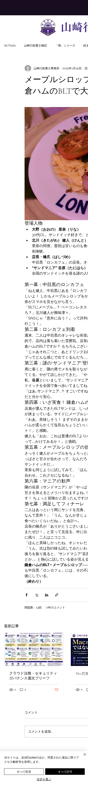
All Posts (10, 45)
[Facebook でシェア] (26, 595)
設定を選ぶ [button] (44, 779)
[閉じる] (82, 757)
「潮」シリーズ (65, 45)
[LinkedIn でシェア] (47, 595)
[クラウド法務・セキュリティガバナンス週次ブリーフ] (33, 649)
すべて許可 (65, 772)
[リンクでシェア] (57, 595)
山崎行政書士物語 (35, 45)
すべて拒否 (24, 772)
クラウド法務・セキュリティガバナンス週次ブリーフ (33, 675)
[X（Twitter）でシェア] (36, 595)
